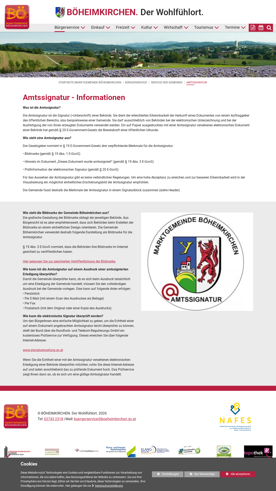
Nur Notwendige (199, 474)
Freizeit (123, 27)
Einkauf (97, 27)
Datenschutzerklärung (109, 486)
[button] (8, 457)
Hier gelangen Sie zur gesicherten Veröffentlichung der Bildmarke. (69, 261)
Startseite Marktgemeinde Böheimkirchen (90, 82)
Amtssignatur (196, 82)
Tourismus (203, 27)
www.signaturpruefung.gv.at (43, 350)
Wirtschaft (173, 27)
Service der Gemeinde (166, 82)
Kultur (146, 27)
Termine (232, 27)
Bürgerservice (67, 27)
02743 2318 (53, 419)
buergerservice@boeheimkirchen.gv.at (105, 419)
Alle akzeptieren (235, 474)
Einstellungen (165, 474)
